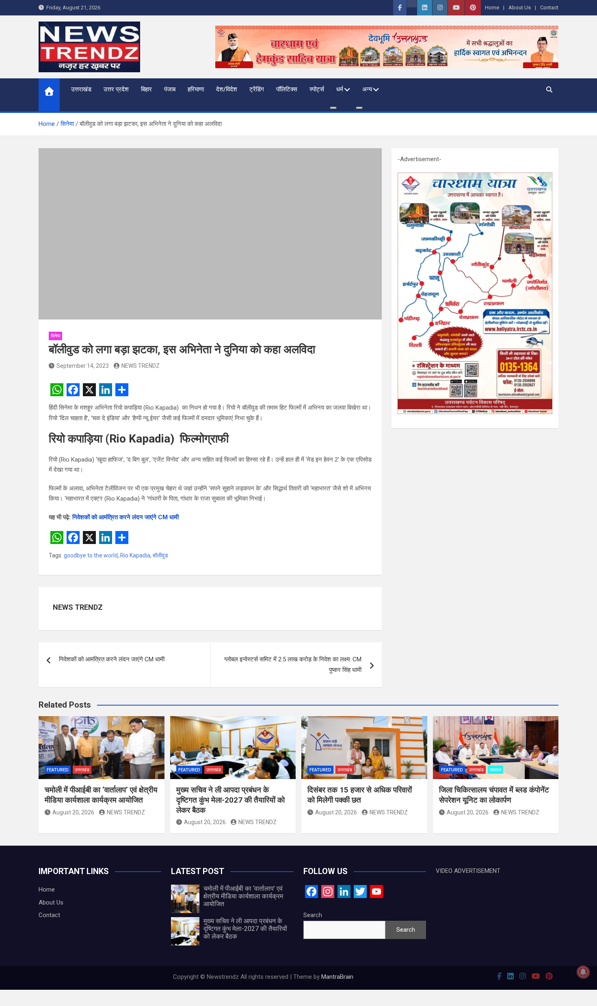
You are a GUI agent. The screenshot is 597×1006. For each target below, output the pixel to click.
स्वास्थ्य (495, 770)
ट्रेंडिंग (256, 89)
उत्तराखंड (81, 89)
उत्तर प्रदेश (116, 89)
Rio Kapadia (135, 555)
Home (492, 7)
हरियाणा (196, 89)
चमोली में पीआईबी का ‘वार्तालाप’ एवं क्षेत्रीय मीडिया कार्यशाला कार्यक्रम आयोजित (101, 795)
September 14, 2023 (82, 366)
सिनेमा (55, 336)
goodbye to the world (91, 555)
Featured (58, 770)
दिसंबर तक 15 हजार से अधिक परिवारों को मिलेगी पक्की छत (359, 795)
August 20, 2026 (73, 812)
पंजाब (169, 89)
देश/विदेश (226, 89)
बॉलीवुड (160, 555)
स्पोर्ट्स (316, 89)
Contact (549, 7)
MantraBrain (337, 976)
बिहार (146, 89)
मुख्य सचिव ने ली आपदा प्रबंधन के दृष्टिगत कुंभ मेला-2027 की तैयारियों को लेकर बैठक (230, 799)
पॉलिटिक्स (286, 89)
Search (312, 915)
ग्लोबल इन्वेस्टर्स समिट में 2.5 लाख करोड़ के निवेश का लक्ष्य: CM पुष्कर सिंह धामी (292, 665)
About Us (519, 7)
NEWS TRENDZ (140, 366)
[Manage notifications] (583, 971)
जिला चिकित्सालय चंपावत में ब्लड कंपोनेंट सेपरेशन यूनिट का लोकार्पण (494, 795)
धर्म (339, 89)
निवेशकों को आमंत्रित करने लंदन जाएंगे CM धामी (125, 517)
